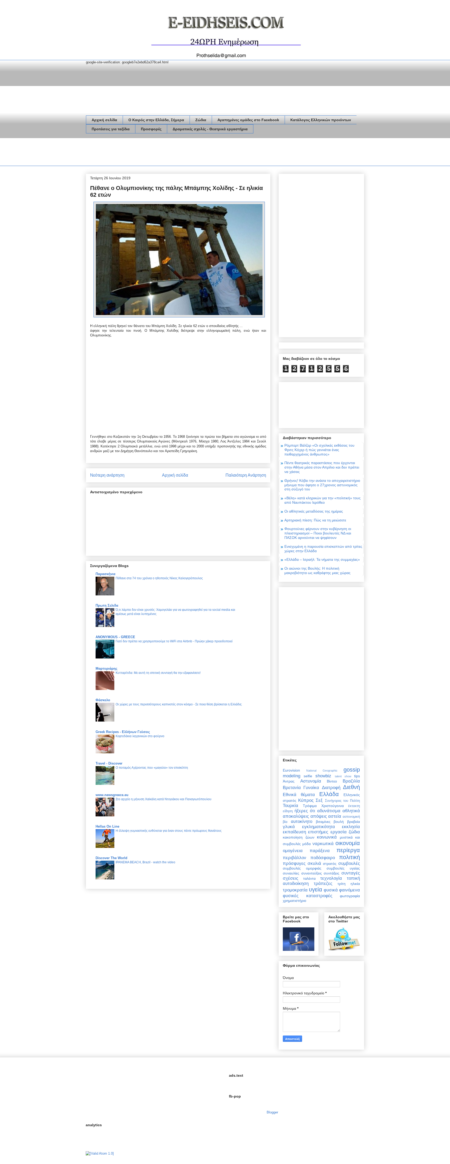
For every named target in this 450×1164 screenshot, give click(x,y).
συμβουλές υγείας (343, 868)
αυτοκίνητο (301, 821)
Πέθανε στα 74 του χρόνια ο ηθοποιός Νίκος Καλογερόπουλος (159, 578)
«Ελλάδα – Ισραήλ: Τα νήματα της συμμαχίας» (322, 559)
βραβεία (353, 822)
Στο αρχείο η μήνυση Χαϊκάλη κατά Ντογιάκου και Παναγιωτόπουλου (163, 799)
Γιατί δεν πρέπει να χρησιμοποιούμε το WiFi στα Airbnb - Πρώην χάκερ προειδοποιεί (174, 641)
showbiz (323, 775)
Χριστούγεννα (332, 806)
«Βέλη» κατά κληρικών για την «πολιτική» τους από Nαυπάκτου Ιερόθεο (322, 500)
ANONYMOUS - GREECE (115, 637)
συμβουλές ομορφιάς (302, 868)
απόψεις (318, 816)
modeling (291, 775)
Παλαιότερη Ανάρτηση (246, 475)
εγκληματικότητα (318, 826)
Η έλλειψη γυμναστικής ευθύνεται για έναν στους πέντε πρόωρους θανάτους (169, 831)
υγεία (315, 889)
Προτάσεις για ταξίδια (111, 129)
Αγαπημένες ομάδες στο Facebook (248, 120)
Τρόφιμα (310, 806)
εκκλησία (351, 826)
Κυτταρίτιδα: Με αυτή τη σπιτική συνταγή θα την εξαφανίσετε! (158, 673)
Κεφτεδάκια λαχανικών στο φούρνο (140, 736)
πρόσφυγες (294, 863)
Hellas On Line (107, 826)
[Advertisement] (181, 153)
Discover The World (111, 858)
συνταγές (350, 873)
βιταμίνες (323, 822)
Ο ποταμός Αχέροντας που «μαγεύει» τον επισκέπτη (152, 767)
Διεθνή (351, 787)
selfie (308, 776)
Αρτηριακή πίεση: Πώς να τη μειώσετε (315, 520)
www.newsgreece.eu (112, 795)
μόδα (306, 844)
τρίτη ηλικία (349, 884)
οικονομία (347, 843)
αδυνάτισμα (328, 810)
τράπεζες (323, 883)
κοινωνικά (327, 837)
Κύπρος (306, 800)
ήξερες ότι (305, 810)
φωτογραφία (350, 896)
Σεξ (319, 800)
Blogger (272, 1112)
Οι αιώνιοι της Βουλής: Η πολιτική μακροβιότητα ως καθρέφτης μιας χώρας (317, 570)
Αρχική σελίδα (104, 120)
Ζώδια (200, 120)
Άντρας (289, 781)
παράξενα (320, 850)
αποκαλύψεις (296, 816)
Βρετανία (292, 787)
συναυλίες (291, 873)
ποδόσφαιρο (322, 857)
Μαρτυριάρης (106, 668)
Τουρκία (290, 805)
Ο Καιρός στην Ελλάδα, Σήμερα (156, 120)
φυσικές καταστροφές (307, 895)
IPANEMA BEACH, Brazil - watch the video (145, 862)
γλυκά (289, 826)
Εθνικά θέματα (299, 794)
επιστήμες (318, 831)
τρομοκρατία (295, 890)
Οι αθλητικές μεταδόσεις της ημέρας (313, 511)
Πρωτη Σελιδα (107, 605)
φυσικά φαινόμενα (342, 890)
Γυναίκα (311, 787)
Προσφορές (151, 129)
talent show (343, 776)
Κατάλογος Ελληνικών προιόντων (320, 120)
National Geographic (321, 770)
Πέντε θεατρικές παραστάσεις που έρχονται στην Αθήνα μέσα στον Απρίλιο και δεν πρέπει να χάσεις (321, 467)
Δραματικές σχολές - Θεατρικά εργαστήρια (210, 129)
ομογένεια (293, 850)
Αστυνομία (310, 781)
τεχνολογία (331, 878)
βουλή (339, 822)
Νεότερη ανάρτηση (107, 475)
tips (357, 776)
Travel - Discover (109, 763)
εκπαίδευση (294, 831)
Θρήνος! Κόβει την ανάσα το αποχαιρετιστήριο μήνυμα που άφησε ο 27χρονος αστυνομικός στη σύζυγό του (322, 484)
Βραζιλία (351, 781)
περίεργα (348, 850)
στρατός (329, 863)
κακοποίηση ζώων (298, 837)
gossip (351, 769)
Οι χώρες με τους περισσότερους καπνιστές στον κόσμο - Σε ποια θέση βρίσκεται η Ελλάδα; (179, 704)
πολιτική (349, 857)
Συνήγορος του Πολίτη (342, 801)
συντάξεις (331, 873)
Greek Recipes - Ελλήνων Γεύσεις (123, 732)
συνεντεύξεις (311, 873)
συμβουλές (349, 863)
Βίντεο (332, 781)
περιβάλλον (294, 857)
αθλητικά (351, 810)
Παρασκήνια (105, 574)
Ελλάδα (329, 794)
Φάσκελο (103, 700)
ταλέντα (309, 878)
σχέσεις (290, 878)
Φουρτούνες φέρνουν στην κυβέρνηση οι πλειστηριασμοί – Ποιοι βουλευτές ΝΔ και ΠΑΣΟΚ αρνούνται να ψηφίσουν (317, 533)
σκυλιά (314, 863)
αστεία (334, 816)
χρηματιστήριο (294, 900)
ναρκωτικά (323, 843)
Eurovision (291, 770)
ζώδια (354, 831)
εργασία (338, 831)
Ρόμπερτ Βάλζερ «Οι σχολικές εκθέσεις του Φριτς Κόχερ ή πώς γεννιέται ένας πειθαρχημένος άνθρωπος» (319, 449)
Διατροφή (331, 787)
